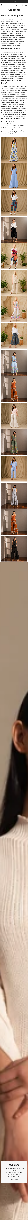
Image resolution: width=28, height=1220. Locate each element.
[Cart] (26, 5)
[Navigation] (1, 5)
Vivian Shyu (14, 5)
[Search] (22, 5)
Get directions (14, 1179)
